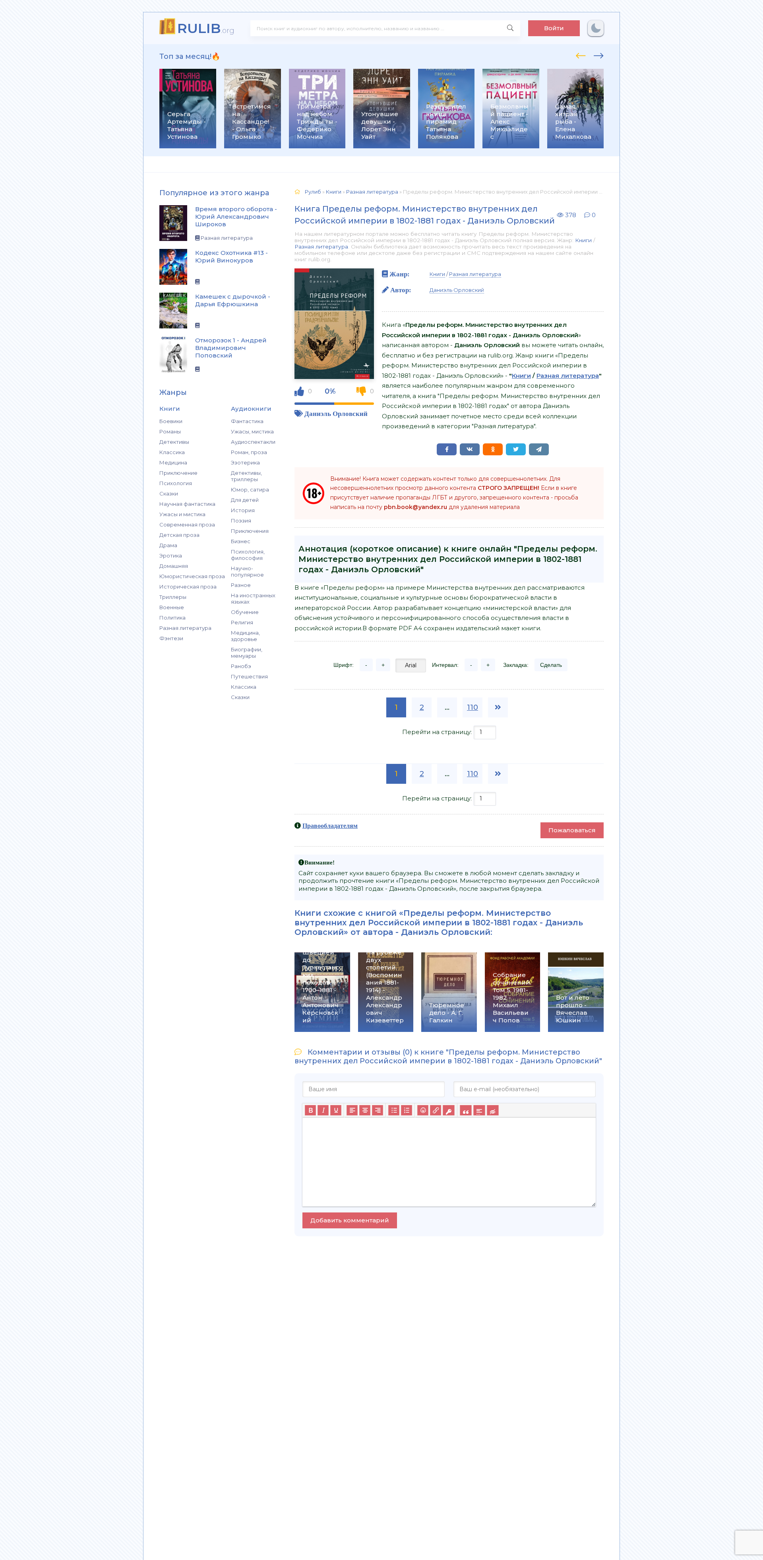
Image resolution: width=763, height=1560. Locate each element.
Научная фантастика (187, 504)
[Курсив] (323, 1110)
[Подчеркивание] (335, 1110)
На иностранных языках (253, 598)
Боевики (170, 421)
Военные (171, 607)
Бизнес (240, 541)
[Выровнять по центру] (364, 1110)
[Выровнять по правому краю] (377, 1110)
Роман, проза (249, 452)
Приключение (178, 473)
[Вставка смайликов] (422, 1110)
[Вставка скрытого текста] (492, 1110)
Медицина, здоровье (245, 635)
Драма (168, 545)
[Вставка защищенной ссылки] (448, 1110)
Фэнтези (171, 638)
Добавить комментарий (349, 1220)
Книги (583, 240)
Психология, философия (248, 554)
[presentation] (581, 54)
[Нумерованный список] (406, 1110)
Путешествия (249, 676)
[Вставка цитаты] (465, 1110)
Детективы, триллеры (246, 476)
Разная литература (185, 628)
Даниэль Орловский (336, 413)
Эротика (170, 555)
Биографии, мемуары (246, 652)
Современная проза (187, 524)
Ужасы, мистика (252, 431)
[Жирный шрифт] (310, 1110)
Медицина (173, 462)
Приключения (250, 531)
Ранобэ (241, 666)
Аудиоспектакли (253, 442)
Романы (170, 431)
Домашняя (173, 566)
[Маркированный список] (393, 1110)
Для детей (245, 500)
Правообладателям (330, 825)
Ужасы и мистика (182, 514)
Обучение (245, 612)
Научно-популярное (247, 571)
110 (472, 707)
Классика (172, 452)
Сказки (168, 493)
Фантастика (247, 421)
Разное (241, 585)
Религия (242, 622)
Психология (175, 483)
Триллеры (172, 597)
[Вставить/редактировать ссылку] (435, 1110)
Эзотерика (245, 462)
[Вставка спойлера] (479, 1110)
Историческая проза (188, 586)
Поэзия (241, 520)
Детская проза (179, 535)
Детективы (174, 442)
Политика (172, 617)
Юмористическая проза (192, 576)
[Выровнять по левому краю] (352, 1110)
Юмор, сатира (250, 489)
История (243, 510)
